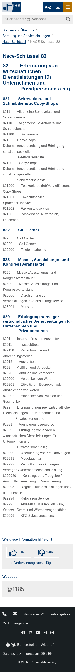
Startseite (9, 30)
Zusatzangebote (58, 614)
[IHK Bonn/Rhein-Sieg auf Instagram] (45, 632)
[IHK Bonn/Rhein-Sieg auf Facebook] (23, 632)
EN (50, 653)
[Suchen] (68, 19)
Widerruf (47, 644)
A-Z (48, 7)
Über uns (27, 30)
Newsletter (31, 614)
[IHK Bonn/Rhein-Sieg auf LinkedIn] (30, 632)
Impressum (31, 653)
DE (43, 653)
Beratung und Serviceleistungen (26, 36)
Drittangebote (17, 623)
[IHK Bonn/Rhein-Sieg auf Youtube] (38, 632)
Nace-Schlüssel (14, 41)
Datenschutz (11, 653)
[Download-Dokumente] (57, 7)
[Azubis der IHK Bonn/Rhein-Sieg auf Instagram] (52, 632)
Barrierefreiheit (28, 644)
